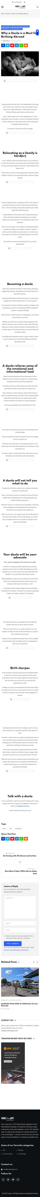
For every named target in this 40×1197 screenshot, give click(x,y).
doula (4, 828)
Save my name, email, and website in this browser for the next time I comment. (19, 937)
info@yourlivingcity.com (11, 1169)
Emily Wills (6, 41)
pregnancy (18, 828)
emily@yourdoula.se (22, 806)
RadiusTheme (33, 1193)
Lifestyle (19, 1000)
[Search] (38, 7)
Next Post (31, 869)
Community (4, 1000)
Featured (12, 1000)
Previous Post (10, 853)
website (25, 803)
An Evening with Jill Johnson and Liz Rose (19, 856)
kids (10, 828)
